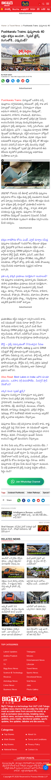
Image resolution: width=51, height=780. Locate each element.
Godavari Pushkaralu (16, 492)
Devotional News (34, 677)
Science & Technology (13, 673)
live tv (39, 4)
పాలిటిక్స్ (8, 9)
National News (10, 749)
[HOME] (2, 9)
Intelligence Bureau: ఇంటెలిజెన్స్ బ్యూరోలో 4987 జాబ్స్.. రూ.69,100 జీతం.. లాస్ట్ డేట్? (30, 514)
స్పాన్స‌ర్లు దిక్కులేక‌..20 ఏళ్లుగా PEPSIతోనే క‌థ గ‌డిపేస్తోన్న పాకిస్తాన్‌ (25, 763)
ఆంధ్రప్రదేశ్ (25, 9)
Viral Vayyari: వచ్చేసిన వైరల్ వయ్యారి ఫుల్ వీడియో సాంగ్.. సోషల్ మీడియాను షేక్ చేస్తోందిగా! (18, 529)
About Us (32, 734)
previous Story (8, 508)
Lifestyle (30, 664)
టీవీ (38, 9)
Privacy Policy (34, 744)
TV (4, 664)
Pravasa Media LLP (39, 777)
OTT (5, 660)
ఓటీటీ (43, 9)
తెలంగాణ (16, 9)
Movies (30, 656)
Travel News (32, 668)
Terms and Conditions (37, 739)
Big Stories (9, 744)
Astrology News (10, 681)
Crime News (8, 685)
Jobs (29, 685)
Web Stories (9, 739)
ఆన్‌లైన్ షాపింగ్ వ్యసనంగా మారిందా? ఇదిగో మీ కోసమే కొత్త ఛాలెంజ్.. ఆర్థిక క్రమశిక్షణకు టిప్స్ (25, 769)
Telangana (31, 652)
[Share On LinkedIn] (18, 81)
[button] (43, 4)
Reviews (7, 677)
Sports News (32, 673)
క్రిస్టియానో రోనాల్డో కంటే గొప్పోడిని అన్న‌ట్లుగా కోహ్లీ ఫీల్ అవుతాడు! (26, 766)
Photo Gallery (32, 689)
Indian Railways (33, 492)
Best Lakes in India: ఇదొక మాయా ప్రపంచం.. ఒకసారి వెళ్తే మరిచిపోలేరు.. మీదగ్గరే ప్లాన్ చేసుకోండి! (25, 380)
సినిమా (32, 9)
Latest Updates (10, 652)
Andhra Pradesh (10, 656)
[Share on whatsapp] (3, 81)
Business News (10, 689)
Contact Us (33, 749)
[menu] (48, 4)
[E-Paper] (24, 3)
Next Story (44, 522)
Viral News (31, 681)
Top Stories (9, 734)
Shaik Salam (7, 74)
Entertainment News (36, 660)
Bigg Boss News (10, 668)
